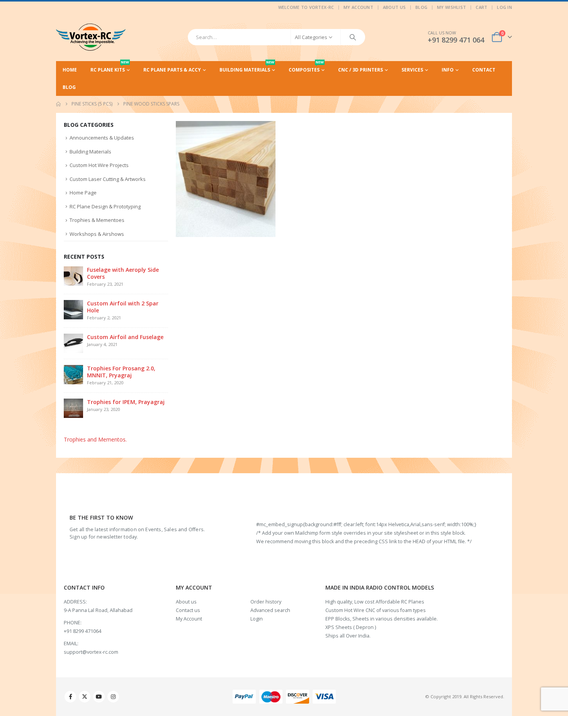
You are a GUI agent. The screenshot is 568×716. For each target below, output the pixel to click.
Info (448, 69)
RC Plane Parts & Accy (172, 69)
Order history (265, 601)
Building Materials (246, 67)
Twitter (84, 696)
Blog (421, 7)
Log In (504, 7)
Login (256, 618)
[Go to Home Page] (58, 104)
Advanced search (270, 610)
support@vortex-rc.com (91, 652)
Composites (306, 67)
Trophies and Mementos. (95, 439)
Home (70, 69)
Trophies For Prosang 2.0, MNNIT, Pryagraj (121, 372)
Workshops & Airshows (97, 233)
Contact (483, 69)
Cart (481, 7)
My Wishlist (451, 7)
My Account (358, 7)
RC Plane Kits (109, 67)
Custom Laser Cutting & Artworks (108, 179)
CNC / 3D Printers (360, 69)
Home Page (83, 192)
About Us (394, 7)
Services (412, 69)
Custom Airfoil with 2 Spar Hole (122, 307)
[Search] (353, 37)
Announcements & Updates (102, 137)
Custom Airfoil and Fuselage (125, 337)
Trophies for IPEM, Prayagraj (126, 402)
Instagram (113, 696)
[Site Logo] (91, 37)
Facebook (70, 696)
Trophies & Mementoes (97, 220)
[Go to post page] (73, 275)
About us (186, 601)
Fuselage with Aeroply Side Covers (123, 273)
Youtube (99, 696)
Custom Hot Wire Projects (99, 165)
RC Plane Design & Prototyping (105, 206)
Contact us (188, 610)
